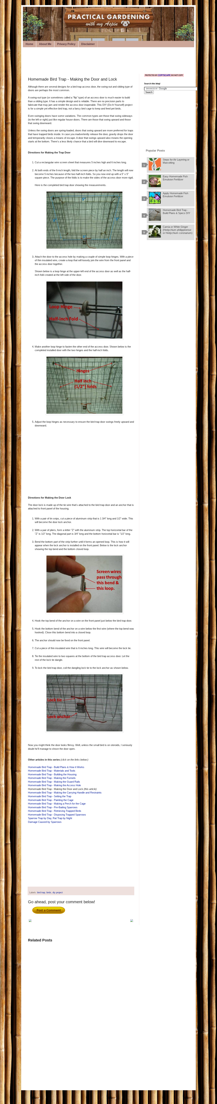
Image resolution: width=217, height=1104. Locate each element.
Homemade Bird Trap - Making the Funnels (52, 777)
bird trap (41, 892)
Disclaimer (88, 44)
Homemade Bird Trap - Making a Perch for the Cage (57, 803)
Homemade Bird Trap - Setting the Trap (49, 796)
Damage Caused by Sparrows (45, 821)
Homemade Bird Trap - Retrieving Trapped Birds (54, 810)
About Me (45, 44)
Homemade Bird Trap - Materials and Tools (51, 770)
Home (29, 44)
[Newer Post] (30, 921)
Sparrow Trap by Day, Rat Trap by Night (50, 818)
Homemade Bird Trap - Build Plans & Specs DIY (176, 211)
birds (48, 892)
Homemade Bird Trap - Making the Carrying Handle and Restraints (65, 792)
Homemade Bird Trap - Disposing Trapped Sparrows (57, 814)
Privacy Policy (66, 44)
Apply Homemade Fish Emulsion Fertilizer (175, 195)
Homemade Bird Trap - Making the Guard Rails (54, 781)
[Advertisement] (89, 60)
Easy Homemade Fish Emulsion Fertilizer (175, 178)
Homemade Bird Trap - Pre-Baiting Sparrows (52, 807)
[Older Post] (132, 921)
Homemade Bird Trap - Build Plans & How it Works (56, 767)
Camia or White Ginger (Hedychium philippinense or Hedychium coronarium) (177, 229)
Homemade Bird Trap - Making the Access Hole (54, 785)
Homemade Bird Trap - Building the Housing (52, 774)
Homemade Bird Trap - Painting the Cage (50, 800)
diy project (58, 892)
